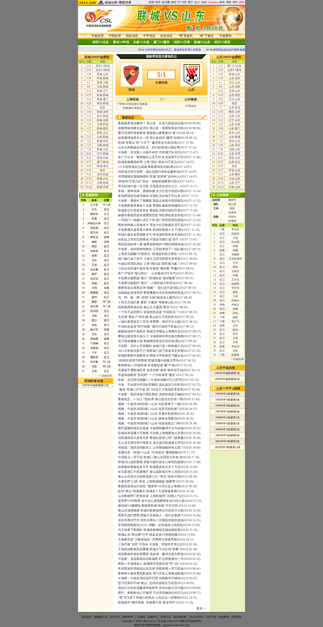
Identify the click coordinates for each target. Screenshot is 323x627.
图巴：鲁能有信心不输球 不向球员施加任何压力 (150, 592)
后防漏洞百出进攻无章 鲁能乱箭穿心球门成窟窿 (150, 438)
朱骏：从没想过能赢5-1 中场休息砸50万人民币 (149, 379)
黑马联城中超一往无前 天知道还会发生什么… (149, 186)
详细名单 (106, 375)
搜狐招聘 (127, 616)
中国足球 (115, 35)
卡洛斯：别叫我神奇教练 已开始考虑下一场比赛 (150, 249)
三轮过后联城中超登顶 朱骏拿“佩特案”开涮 (147, 268)
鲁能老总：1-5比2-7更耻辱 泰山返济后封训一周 (150, 399)
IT (179, 2)
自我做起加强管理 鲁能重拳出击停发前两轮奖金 (150, 292)
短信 (204, 2)
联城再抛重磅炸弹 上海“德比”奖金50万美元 (147, 162)
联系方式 (166, 616)
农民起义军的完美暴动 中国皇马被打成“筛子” (149, 239)
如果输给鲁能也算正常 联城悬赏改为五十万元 (149, 467)
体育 (158, 2)
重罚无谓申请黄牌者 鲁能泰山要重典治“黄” (147, 133)
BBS (235, 2)
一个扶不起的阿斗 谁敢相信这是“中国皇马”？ (149, 312)
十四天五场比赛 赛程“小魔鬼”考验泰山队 (146, 302)
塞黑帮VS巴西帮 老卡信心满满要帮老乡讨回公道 (151, 500)
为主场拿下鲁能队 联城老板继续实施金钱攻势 (149, 530)
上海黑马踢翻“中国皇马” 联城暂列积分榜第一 (149, 254)
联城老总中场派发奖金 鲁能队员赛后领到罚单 (149, 210)
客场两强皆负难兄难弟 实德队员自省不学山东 (149, 196)
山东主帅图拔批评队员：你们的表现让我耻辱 (149, 147)
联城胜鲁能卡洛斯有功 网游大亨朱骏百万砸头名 (150, 355)
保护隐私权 (180, 616)
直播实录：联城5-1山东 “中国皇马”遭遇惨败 (148, 452)
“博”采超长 (185, 35)
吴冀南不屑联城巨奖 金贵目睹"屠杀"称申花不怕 (150, 370)
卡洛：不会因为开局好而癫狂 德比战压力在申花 (150, 384)
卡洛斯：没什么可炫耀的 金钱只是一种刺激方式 (150, 346)
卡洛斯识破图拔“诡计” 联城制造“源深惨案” (147, 278)
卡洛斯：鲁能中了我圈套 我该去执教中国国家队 (150, 200)
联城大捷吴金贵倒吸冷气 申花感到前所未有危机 (150, 234)
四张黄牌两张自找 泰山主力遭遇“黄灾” (144, 307)
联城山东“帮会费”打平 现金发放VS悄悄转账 (148, 534)
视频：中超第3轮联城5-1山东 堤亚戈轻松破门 (149, 409)
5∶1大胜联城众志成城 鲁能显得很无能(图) (146, 167)
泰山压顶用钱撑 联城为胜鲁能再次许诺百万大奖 (150, 510)
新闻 (151, 2)
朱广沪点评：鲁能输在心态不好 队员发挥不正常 (150, 157)
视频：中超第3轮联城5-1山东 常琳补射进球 (147, 413)
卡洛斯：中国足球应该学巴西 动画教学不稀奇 (149, 578)
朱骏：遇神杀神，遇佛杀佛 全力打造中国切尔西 (150, 191)
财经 (173, 2)
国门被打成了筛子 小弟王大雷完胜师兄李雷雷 (149, 258)
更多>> (201, 608)
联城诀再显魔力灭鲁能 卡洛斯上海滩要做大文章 (150, 433)
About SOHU (196, 616)
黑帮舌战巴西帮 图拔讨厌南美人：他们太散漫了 (150, 515)
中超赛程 (225, 35)
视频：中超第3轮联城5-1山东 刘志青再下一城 (149, 404)
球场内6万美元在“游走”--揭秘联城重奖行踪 (147, 181)
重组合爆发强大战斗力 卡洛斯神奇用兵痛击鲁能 (150, 336)
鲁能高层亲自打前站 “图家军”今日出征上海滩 (149, 486)
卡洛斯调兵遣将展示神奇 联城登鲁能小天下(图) (150, 229)
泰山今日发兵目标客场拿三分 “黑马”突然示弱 (149, 476)
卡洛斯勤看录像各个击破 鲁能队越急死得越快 (149, 205)
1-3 (234, 65)
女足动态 (166, 35)
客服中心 (153, 616)
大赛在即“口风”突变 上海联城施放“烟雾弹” (147, 481)
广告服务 (140, 616)
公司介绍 (211, 616)
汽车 (184, 2)
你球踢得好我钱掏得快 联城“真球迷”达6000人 (149, 176)
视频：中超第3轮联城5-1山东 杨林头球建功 (147, 418)
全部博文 (236, 616)
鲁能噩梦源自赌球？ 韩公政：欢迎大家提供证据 (150, 123)
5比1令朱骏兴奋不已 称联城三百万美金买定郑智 (150, 350)
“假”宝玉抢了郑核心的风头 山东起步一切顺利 (149, 597)
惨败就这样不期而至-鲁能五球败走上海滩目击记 (151, 331)
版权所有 (196, 621)
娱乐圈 (166, 2)
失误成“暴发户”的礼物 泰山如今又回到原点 (147, 317)
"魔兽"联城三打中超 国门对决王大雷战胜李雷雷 (150, 389)
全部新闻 (223, 616)
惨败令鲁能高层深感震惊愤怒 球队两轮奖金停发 (150, 215)
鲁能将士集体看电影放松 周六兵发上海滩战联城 (150, 573)
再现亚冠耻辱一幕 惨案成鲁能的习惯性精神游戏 (150, 244)
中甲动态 (149, 35)
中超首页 (97, 35)
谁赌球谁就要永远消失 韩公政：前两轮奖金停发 (150, 128)
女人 (197, 2)
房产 (190, 2)
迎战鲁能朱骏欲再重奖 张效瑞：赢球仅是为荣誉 (150, 554)
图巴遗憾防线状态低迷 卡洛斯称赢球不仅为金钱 (150, 428)
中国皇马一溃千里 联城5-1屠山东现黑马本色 (148, 457)
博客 (228, 2)
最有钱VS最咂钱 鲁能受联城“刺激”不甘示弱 (148, 505)
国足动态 (132, 35)
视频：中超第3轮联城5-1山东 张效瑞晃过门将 (149, 423)
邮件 (222, 2)
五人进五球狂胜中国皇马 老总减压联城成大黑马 (150, 442)
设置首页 (87, 616)
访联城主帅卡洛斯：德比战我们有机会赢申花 (149, 171)
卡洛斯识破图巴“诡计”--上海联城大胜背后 (146, 283)
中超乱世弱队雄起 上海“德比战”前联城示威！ (149, 263)
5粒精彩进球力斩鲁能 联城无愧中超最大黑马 (148, 360)
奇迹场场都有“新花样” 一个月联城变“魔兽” (147, 375)
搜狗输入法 (100, 616)
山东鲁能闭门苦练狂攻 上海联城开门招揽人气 (149, 496)
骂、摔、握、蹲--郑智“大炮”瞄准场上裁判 (146, 297)
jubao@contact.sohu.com (176, 625)
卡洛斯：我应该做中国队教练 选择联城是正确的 (150, 394)
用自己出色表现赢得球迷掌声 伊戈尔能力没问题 (150, 588)
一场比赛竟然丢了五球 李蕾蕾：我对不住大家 (149, 321)
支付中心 (115, 616)
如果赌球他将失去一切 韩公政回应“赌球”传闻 (149, 137)
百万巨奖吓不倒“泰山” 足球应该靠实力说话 (147, 583)
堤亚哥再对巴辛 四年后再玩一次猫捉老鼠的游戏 (150, 520)
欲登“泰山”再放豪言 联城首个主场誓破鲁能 (147, 491)
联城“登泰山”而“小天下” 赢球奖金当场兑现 (147, 142)
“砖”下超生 (206, 35)
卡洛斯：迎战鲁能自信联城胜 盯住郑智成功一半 (150, 559)
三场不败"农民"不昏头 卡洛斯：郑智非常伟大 (149, 544)
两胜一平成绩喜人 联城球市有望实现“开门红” (149, 563)
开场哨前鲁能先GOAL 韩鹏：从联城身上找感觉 (150, 525)
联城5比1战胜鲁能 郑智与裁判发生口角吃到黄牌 (150, 462)
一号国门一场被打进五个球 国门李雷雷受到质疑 (150, 220)
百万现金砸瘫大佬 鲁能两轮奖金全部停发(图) (149, 341)
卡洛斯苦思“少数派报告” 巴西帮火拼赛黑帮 (147, 539)
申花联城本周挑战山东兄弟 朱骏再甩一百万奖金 (150, 568)
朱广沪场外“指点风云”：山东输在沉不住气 (147, 273)
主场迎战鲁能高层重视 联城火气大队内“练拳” (149, 549)
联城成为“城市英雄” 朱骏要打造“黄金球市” (147, 602)
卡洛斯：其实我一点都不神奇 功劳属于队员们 (149, 152)
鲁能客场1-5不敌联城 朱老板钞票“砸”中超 (146, 365)
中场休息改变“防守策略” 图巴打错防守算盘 (147, 326)
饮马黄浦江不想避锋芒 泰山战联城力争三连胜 (149, 471)
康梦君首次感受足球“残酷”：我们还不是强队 (148, 288)
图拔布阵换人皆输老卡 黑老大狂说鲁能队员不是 (150, 225)
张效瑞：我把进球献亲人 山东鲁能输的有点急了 (150, 447)
